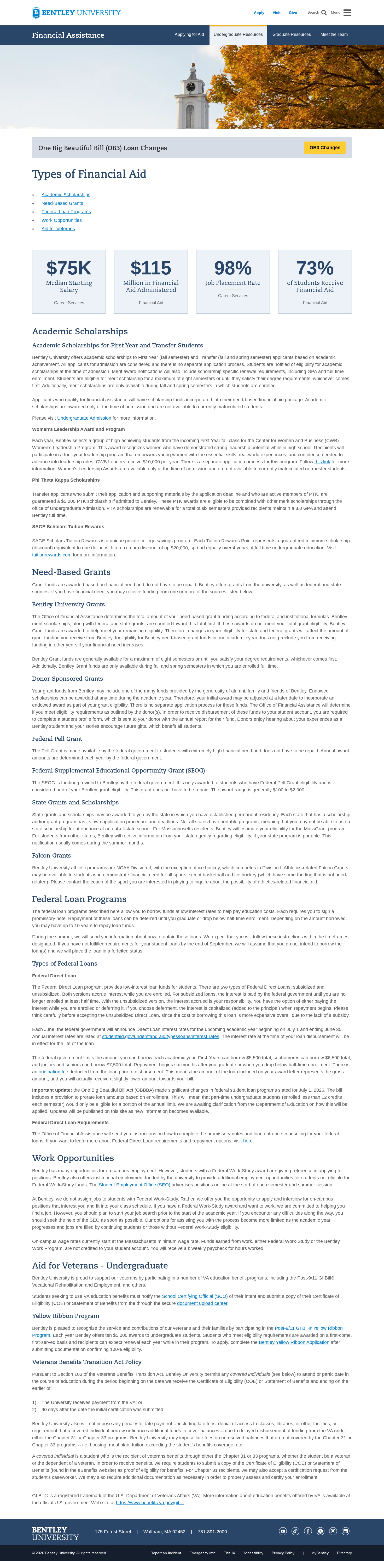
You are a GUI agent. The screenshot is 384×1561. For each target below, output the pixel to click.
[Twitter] (320, 1531)
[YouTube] (283, 1531)
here (248, 1140)
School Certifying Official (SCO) (195, 1296)
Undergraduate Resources (238, 34)
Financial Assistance (68, 35)
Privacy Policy (283, 1553)
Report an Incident (165, 1553)
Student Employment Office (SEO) (134, 1184)
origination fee (53, 1071)
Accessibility (253, 1553)
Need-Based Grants (62, 203)
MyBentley (320, 1553)
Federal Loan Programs (66, 211)
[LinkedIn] (345, 1531)
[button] (324, 12)
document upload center (202, 1303)
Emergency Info (202, 1553)
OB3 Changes (325, 147)
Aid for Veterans (58, 228)
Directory (344, 1553)
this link (322, 461)
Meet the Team (334, 34)
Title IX (229, 1553)
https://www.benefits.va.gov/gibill (150, 1502)
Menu (335, 13)
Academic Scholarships (66, 194)
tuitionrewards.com (52, 554)
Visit (277, 12)
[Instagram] (333, 1531)
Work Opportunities (62, 220)
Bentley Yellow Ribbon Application (294, 1342)
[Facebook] (308, 1531)
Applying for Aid (189, 34)
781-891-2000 (212, 1531)
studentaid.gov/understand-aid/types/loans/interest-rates (160, 1036)
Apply (259, 12)
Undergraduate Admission (84, 418)
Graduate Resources (291, 34)
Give (293, 12)
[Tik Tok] (295, 1531)
